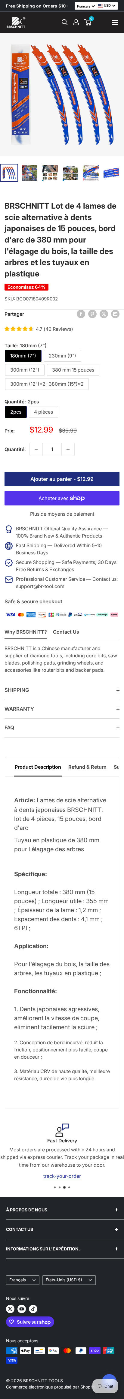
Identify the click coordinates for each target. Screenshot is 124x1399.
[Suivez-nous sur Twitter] (10, 1309)
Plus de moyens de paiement (62, 514)
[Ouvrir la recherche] (64, 22)
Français (17, 1279)
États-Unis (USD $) (64, 1279)
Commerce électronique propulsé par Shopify (50, 1386)
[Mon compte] (76, 22)
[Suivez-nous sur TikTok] (33, 1309)
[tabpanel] (62, 942)
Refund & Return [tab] (87, 767)
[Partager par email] (115, 314)
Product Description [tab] (38, 767)
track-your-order (62, 1176)
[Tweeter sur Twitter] (104, 314)
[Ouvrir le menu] (115, 22)
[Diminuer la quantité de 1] (36, 449)
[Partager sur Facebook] (81, 314)
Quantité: (15, 449)
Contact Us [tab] (66, 632)
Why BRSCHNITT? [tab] (26, 632)
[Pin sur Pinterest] (92, 314)
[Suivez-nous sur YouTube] (21, 1309)
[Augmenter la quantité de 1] (68, 449)
